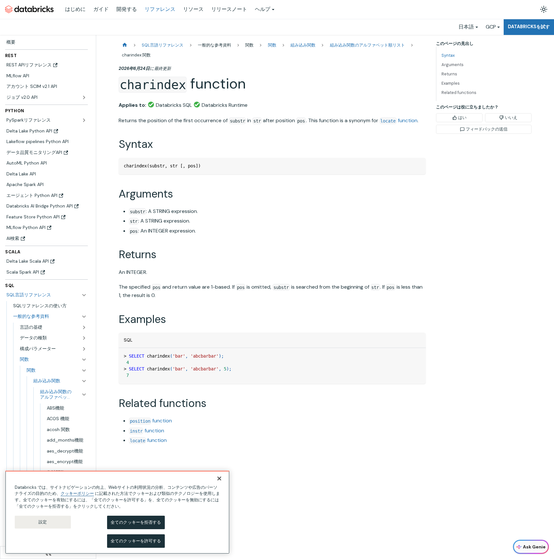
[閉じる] (219, 478)
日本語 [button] (466, 26)
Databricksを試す (529, 27)
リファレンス (160, 9)
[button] (49, 316)
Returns (449, 74)
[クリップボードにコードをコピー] (418, 165)
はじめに (75, 9)
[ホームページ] (125, 45)
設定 (42, 522)
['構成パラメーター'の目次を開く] (84, 349)
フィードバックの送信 (487, 129)
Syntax (448, 55)
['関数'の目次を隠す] (84, 370)
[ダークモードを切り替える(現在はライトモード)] (544, 9)
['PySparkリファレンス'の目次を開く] (84, 120)
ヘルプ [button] (262, 9)
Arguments (452, 64)
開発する (126, 9)
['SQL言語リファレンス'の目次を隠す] (84, 295)
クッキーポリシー (77, 493)
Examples (450, 83)
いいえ (511, 117)
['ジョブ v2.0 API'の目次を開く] (84, 97)
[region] (117, 512)
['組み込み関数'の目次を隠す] (84, 381)
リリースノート (229, 9)
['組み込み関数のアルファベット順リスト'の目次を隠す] (84, 394)
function (398, 120)
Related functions (458, 92)
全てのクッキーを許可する (136, 540)
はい (462, 117)
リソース (193, 9)
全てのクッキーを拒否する (136, 522)
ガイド (101, 9)
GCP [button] (491, 26)
